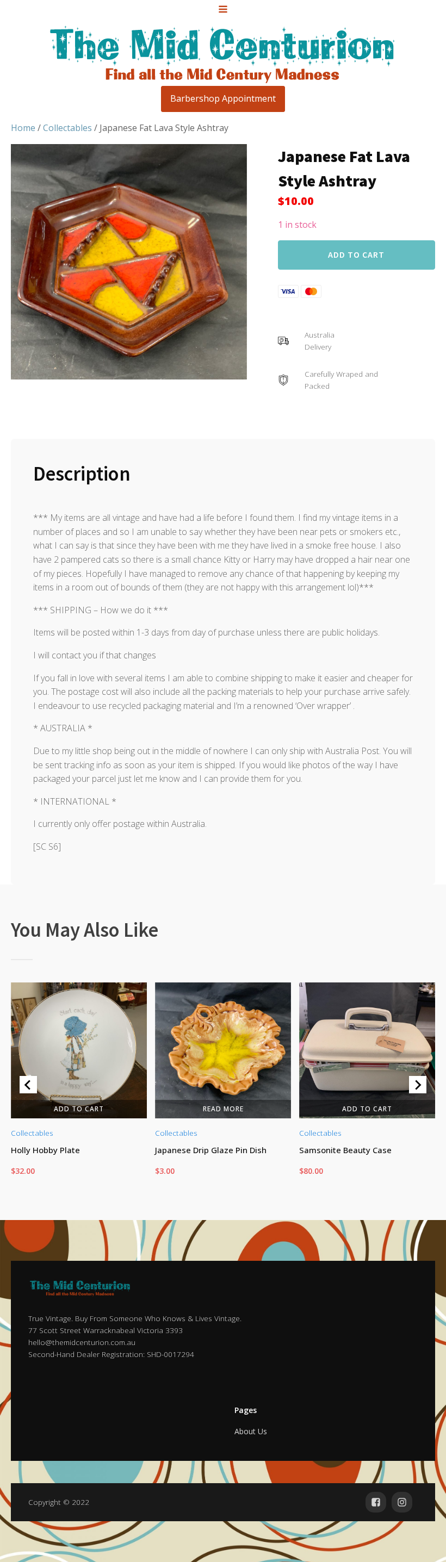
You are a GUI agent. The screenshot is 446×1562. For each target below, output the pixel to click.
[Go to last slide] (28, 1084)
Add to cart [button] (79, 1108)
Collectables (67, 128)
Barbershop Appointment (223, 98)
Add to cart (356, 254)
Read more (222, 1108)
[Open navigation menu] (223, 10)
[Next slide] (417, 1084)
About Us (250, 1431)
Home (23, 128)
